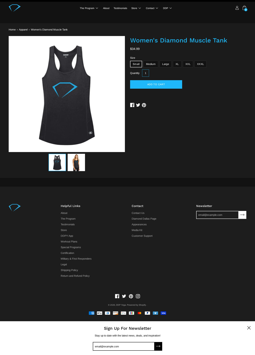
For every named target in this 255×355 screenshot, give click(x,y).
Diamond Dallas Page (144, 218)
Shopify (142, 305)
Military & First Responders (76, 258)
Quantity (135, 73)
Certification (67, 252)
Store (134, 8)
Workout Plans (69, 241)
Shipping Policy (69, 270)
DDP (165, 8)
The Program (87, 8)
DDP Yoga (121, 305)
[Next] (116, 94)
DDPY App (67, 235)
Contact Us (138, 212)
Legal (64, 264)
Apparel (23, 29)
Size (132, 57)
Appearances (139, 224)
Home (12, 29)
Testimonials (120, 8)
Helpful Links (70, 206)
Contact (150, 8)
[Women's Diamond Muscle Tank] (57, 162)
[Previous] (17, 94)
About (106, 8)
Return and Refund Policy (75, 275)
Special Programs (71, 247)
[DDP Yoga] (15, 8)
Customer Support (142, 235)
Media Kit (137, 230)
